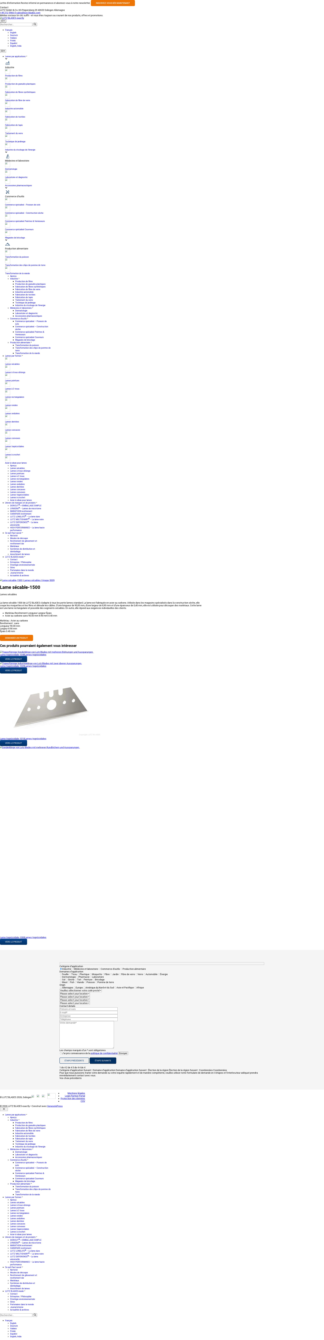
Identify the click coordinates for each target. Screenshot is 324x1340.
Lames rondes (11, 405)
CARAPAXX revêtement (20, 514)
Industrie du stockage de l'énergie (20, 150)
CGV (83, 1101)
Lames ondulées (12, 413)
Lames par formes (13, 356)
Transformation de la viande (17, 273)
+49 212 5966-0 (8, 12)
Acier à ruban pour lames (16, 463)
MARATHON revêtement (21, 511)
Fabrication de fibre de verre (17, 100)
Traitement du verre (14, 133)
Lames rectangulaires (14, 397)
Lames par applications (15, 56)
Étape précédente (74, 1060)
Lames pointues (12, 380)
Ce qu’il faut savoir (13, 533)
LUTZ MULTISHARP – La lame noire (27, 519)
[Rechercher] (35, 24)
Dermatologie (11, 169)
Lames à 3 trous (12, 389)
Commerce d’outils (18, 318)
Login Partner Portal (75, 1096)
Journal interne (16, 573)
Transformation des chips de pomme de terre (25, 265)
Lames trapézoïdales (14, 446)
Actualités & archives (19, 575)
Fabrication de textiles (15, 117)
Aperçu (13, 276)
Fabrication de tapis (14, 125)
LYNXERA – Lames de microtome (25, 508)
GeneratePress (55, 1106)
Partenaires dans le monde (22, 570)
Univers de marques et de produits (20, 503)
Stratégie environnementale (22, 565)
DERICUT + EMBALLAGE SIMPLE (25, 505)
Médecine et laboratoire (21, 308)
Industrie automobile (14, 108)
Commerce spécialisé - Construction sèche (24, 213)
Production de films (14, 75)
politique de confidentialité (104, 1053)
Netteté (14, 535)
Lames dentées (12, 422)
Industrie (14, 279)
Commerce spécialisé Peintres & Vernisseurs (25, 221)
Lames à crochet (12, 454)
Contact (13, 559)
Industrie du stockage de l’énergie (30, 305)
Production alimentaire (20, 342)
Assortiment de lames (20, 554)
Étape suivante (103, 1060)
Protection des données (73, 1098)
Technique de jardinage (15, 141)
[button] (8, 30)
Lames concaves (12, 430)
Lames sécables (12, 364)
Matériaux (14, 546)
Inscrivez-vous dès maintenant (113, 3)
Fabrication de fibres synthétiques (20, 92)
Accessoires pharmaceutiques (18, 185)
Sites (12, 567)
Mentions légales (76, 1093)
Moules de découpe (19, 538)
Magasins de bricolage (15, 237)
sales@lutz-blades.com (28, 12)
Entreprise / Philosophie (20, 562)
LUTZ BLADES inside (14, 557)
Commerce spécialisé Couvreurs (19, 229)
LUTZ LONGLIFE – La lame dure (25, 516)
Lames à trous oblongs (15, 372)
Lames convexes (12, 438)
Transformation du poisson (17, 257)
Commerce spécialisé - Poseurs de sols (22, 205)
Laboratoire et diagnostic (16, 177)
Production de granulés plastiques (20, 84)
